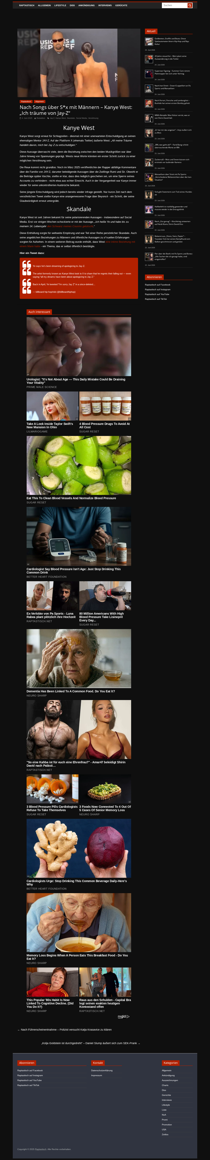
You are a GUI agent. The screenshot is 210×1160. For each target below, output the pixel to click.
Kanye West (61, 118)
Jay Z (52, 118)
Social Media (81, 118)
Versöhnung (93, 118)
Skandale (71, 118)
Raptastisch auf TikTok (156, 299)
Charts (165, 1085)
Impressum (96, 1075)
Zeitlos (165, 1134)
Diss (72, 5)
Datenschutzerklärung (102, 1070)
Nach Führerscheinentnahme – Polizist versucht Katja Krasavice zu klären (64, 1029)
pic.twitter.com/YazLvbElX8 (109, 284)
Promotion (167, 1124)
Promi (165, 1119)
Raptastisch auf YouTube (157, 294)
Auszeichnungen (170, 1080)
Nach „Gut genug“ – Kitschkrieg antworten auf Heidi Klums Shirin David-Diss (172, 222)
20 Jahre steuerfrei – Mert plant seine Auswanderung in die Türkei (170, 57)
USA (164, 1129)
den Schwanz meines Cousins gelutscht (70, 226)
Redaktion (41, 118)
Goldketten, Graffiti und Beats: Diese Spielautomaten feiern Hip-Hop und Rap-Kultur (172, 41)
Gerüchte (121, 5)
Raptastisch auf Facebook (157, 284)
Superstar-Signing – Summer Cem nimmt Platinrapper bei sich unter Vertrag (172, 72)
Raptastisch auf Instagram (157, 289)
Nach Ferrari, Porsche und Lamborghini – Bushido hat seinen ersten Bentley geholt (172, 101)
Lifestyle (60, 5)
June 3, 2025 (82, 292)
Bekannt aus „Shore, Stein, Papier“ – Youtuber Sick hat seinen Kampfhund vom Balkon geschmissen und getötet (172, 239)
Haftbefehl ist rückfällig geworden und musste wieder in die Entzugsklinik (171, 208)
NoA (164, 1115)
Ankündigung (86, 5)
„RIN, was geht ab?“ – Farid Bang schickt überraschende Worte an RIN (171, 146)
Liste (164, 1110)
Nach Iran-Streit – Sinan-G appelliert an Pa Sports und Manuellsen (173, 87)
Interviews (105, 5)
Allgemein (44, 5)
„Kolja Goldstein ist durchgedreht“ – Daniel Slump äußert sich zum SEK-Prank (90, 1043)
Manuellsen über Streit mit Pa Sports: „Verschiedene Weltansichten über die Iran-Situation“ (173, 177)
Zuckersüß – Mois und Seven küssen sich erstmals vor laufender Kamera (172, 161)
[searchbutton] (190, 5)
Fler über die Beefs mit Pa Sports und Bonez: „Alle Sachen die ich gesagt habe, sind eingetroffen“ (174, 256)
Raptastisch (26, 5)
